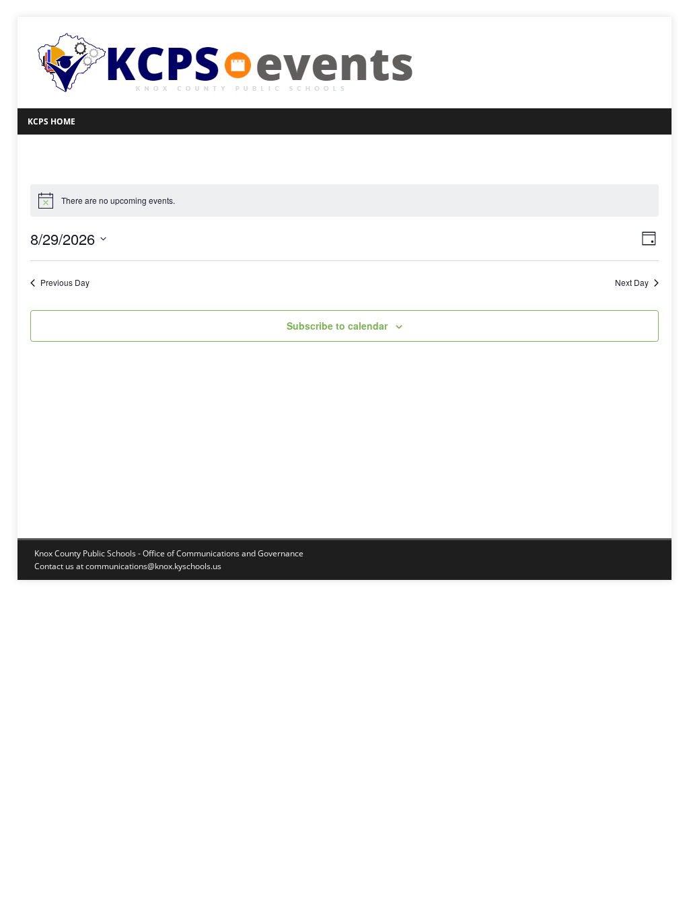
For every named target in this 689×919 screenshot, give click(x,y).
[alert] (344, 200)
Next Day (632, 282)
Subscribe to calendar (337, 325)
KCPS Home (51, 121)
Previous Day (64, 282)
